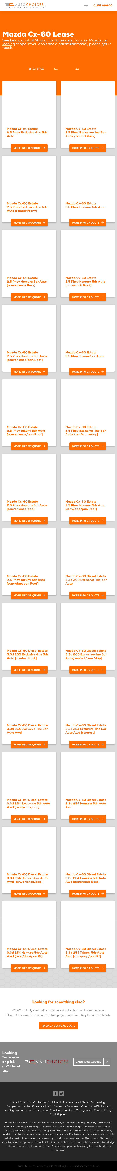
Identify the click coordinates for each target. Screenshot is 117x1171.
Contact (98, 1110)
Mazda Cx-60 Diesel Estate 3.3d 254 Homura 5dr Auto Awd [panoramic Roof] (85, 878)
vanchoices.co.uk (88, 1062)
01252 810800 (102, 5)
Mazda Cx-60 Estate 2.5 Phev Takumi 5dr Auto (84, 354)
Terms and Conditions (50, 1110)
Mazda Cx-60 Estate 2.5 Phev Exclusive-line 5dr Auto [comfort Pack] (85, 132)
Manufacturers (70, 1102)
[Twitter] (61, 1093)
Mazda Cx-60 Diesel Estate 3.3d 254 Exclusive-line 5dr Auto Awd (27, 729)
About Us (25, 1102)
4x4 (77, 69)
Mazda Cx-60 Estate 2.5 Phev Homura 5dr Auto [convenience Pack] (27, 281)
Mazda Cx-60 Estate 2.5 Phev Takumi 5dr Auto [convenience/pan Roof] (26, 430)
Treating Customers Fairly (19, 1110)
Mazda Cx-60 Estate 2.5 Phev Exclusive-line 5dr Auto (27, 132)
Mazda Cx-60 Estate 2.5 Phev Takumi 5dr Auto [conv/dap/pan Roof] (26, 579)
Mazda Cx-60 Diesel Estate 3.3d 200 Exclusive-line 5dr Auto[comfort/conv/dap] (86, 654)
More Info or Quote (27, 148)
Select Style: (36, 69)
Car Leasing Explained (46, 1102)
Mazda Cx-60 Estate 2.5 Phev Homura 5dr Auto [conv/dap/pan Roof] (85, 505)
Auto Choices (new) (28, 1166)
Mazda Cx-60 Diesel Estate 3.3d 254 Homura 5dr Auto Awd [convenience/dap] (27, 878)
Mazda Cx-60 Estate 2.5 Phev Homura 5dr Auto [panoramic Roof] (85, 281)
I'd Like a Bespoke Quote (58, 1025)
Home (13, 1102)
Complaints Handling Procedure (25, 1106)
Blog (108, 1110)
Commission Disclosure (94, 1106)
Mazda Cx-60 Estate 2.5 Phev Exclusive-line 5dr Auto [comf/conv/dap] (85, 430)
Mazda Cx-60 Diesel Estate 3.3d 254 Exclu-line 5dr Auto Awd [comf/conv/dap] (28, 803)
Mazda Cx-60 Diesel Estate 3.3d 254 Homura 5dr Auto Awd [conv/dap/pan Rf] (27, 952)
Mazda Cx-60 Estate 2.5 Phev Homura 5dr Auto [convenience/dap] (27, 505)
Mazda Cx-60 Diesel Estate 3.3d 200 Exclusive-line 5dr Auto (86, 579)
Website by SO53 (89, 1166)
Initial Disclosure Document (63, 1106)
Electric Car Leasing (93, 1102)
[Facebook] (55, 1093)
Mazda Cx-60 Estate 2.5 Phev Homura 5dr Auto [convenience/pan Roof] (27, 356)
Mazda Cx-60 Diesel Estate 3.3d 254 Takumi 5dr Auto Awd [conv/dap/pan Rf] (85, 952)
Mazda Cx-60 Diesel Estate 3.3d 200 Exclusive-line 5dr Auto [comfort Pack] (27, 654)
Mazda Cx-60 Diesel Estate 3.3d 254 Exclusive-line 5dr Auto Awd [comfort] (85, 729)
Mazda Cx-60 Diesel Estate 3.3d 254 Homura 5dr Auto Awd (85, 803)
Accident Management (78, 1110)
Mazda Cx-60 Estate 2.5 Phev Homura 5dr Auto (85, 205)
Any (56, 69)
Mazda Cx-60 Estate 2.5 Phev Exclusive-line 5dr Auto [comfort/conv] (27, 207)
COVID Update (58, 1114)
